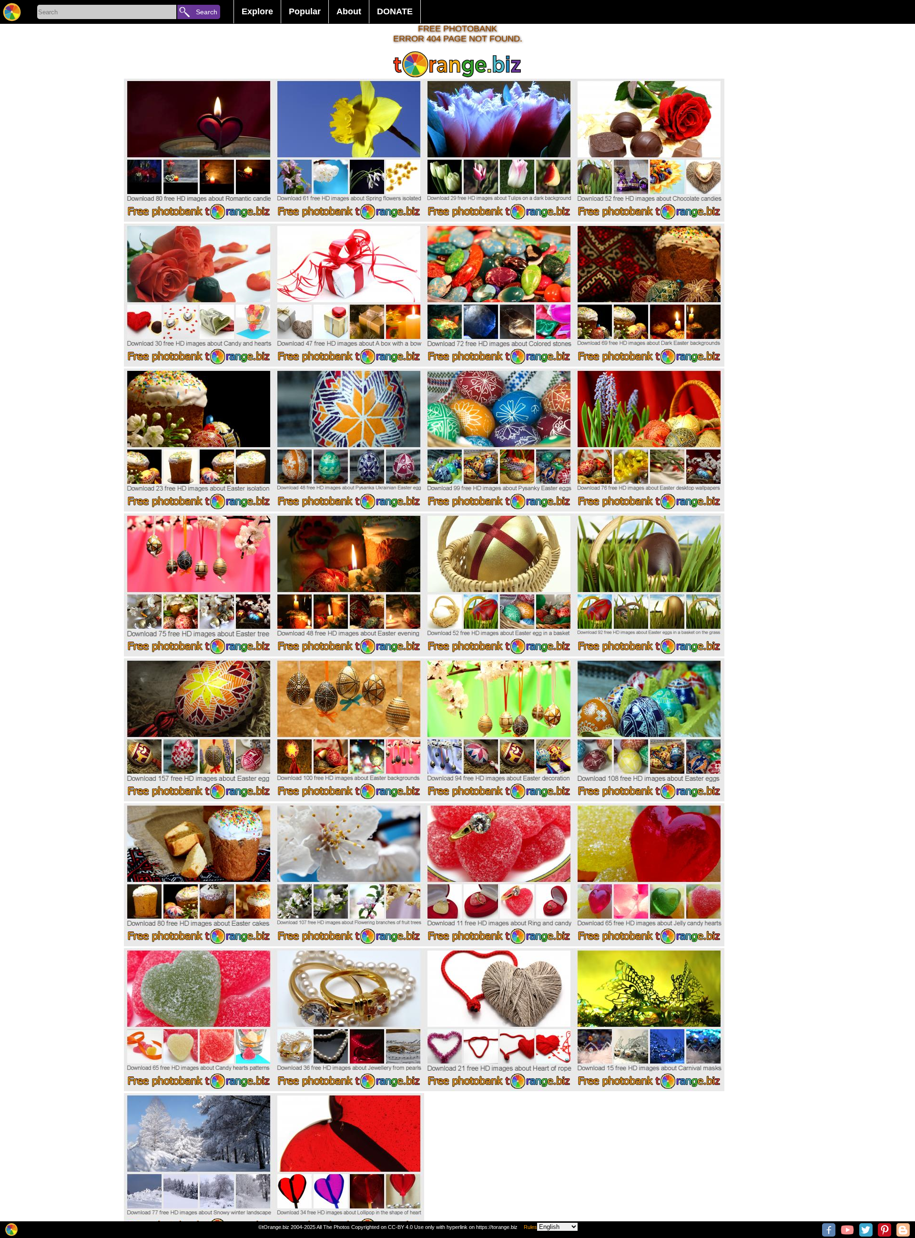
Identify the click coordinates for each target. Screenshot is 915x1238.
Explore (257, 11)
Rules (530, 1227)
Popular (305, 11)
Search (206, 12)
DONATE (395, 11)
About (348, 11)
